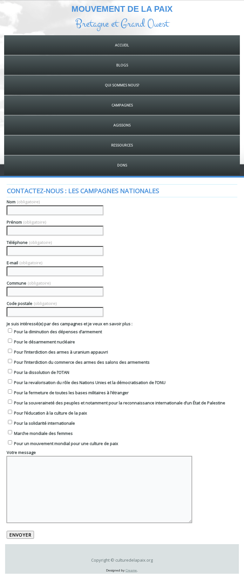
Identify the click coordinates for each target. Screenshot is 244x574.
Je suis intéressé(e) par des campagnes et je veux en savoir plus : (69, 324)
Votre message (21, 452)
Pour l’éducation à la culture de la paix (50, 413)
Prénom (26, 222)
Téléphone (29, 242)
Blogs (122, 65)
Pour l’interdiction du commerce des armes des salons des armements (81, 362)
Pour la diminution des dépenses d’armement (57, 331)
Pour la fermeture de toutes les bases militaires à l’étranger (71, 392)
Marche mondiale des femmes (43, 433)
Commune (29, 283)
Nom (23, 202)
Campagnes (122, 105)
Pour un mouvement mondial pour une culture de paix (65, 443)
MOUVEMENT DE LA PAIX (122, 9)
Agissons (122, 125)
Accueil (122, 45)
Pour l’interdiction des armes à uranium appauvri (60, 352)
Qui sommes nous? (122, 85)
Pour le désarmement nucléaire (44, 342)
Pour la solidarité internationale (44, 423)
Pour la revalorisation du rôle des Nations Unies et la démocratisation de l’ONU (89, 382)
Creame (131, 570)
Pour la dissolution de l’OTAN (41, 372)
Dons (122, 165)
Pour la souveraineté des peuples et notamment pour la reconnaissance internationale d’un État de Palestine (119, 403)
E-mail (24, 263)
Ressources (122, 145)
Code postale (32, 303)
